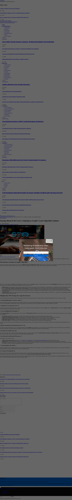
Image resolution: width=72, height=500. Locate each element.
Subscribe (36, 255)
